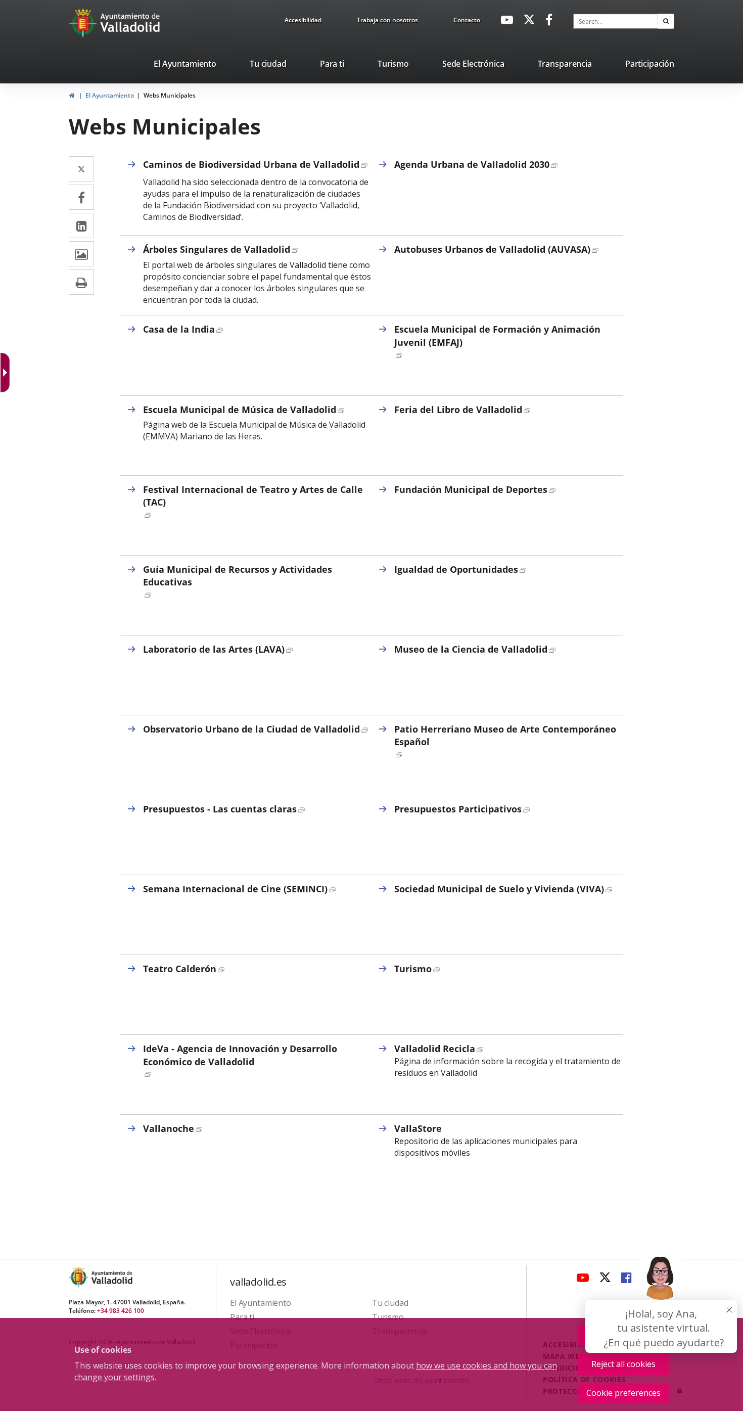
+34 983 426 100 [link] (120, 1310)
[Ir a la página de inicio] (84, 23)
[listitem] (185, 65)
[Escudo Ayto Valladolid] (79, 1276)
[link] (303, 22)
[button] (666, 21)
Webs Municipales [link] (170, 95)
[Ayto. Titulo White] (130, 23)
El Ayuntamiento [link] (109, 95)
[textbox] (615, 21)
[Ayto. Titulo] (111, 1276)
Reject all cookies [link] (623, 1364)
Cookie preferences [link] (623, 1392)
